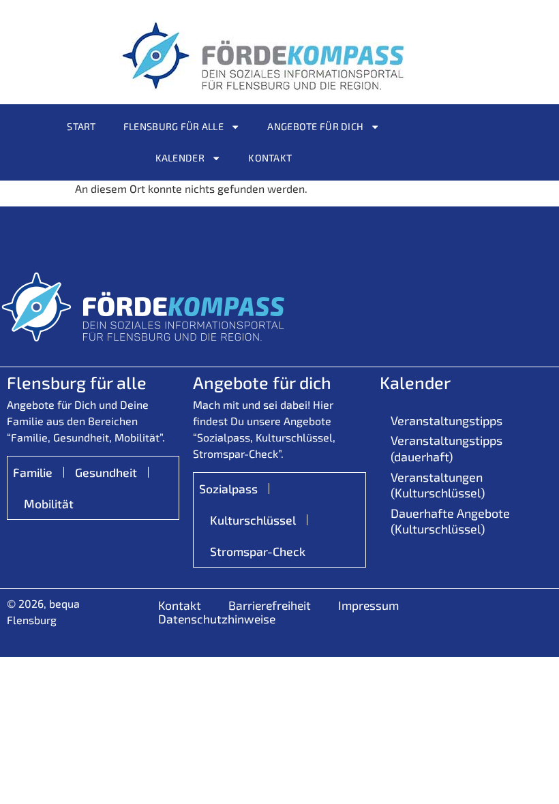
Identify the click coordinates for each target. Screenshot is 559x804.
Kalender (180, 158)
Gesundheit (106, 472)
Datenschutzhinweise (216, 618)
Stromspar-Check (257, 551)
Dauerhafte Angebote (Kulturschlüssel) (450, 521)
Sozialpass (228, 488)
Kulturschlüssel (253, 519)
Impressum (368, 605)
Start (81, 126)
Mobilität (49, 503)
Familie (32, 472)
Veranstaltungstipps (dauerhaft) (446, 448)
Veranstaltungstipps (446, 420)
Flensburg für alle (173, 126)
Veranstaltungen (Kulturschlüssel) (438, 484)
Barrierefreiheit (269, 605)
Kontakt (270, 158)
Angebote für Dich (315, 126)
